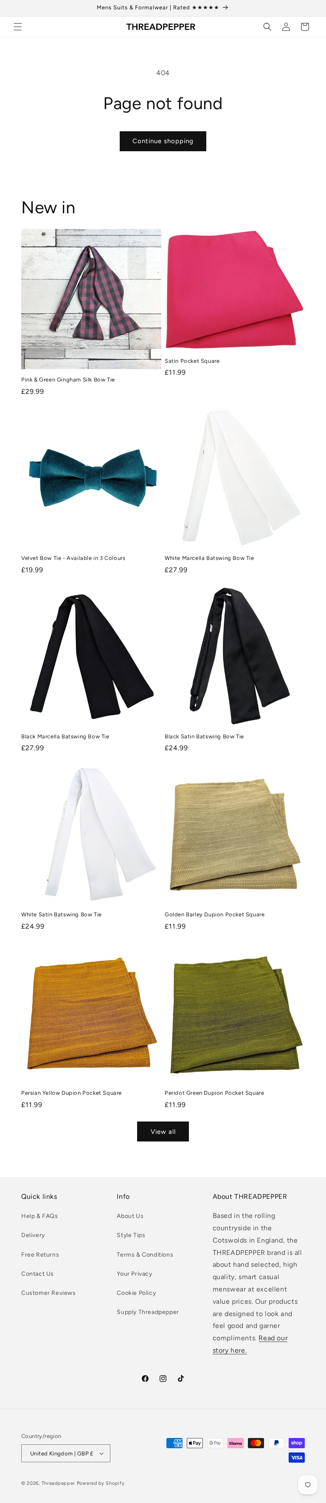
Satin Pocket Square (192, 361)
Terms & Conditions (145, 1254)
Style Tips (131, 1235)
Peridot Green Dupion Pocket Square (214, 1093)
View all (163, 1132)
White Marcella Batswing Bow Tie (209, 558)
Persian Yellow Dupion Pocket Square (71, 1093)
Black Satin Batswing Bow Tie (204, 736)
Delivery (33, 1235)
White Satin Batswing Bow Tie (61, 914)
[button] (17, 26)
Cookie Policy (136, 1293)
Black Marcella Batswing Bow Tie (65, 736)
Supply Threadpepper (148, 1312)
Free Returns (40, 1254)
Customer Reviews (48, 1293)
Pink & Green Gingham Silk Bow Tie (68, 379)
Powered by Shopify (101, 1483)
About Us (130, 1216)
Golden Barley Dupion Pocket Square (214, 914)
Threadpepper (58, 1483)
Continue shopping (163, 141)
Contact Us (37, 1273)
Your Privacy (134, 1273)
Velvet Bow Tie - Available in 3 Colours (73, 558)
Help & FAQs (39, 1216)
